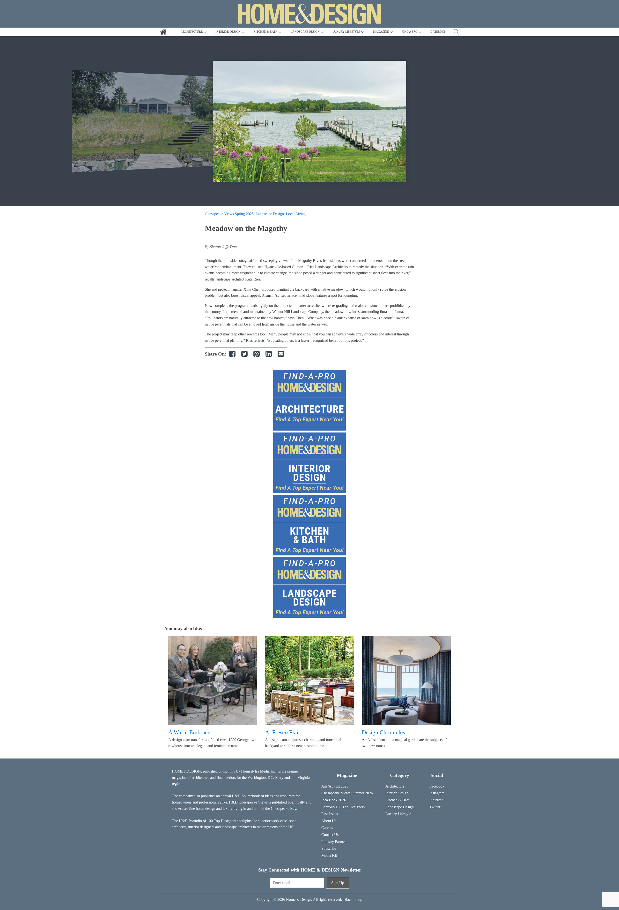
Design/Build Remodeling (273, 74)
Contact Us (330, 835)
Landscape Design (318, 74)
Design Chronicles (383, 732)
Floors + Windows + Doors (274, 86)
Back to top (353, 899)
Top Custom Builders (320, 92)
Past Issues (329, 814)
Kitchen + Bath (316, 68)
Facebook (436, 786)
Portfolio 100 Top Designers (343, 807)
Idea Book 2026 (333, 800)
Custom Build (263, 68)
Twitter (434, 807)
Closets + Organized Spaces (221, 92)
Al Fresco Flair (282, 732)
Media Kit (329, 855)
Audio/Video (210, 86)
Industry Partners (334, 842)
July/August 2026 (334, 786)
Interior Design (264, 92)
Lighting (310, 80)
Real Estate (312, 86)
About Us (328, 821)
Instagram (436, 793)
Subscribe (328, 848)
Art (202, 80)
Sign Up (337, 883)
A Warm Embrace (189, 732)
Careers (327, 828)
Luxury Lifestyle (398, 814)
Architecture (209, 74)
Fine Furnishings (265, 80)
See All (205, 68)
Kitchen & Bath (397, 800)
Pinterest (435, 800)
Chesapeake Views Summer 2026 (347, 793)
